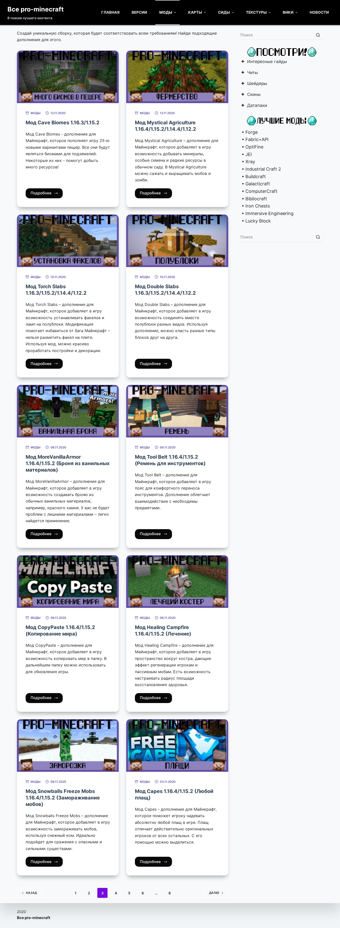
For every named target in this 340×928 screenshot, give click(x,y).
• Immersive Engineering (266, 213)
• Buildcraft (253, 176)
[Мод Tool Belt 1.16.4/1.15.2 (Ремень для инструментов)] (177, 411)
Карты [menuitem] (195, 12)
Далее (214, 893)
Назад (31, 893)
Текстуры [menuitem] (256, 12)
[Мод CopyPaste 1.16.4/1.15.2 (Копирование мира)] (68, 581)
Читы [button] (252, 73)
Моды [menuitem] (165, 12)
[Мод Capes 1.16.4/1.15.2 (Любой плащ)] (177, 745)
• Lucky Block (255, 220)
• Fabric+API (254, 139)
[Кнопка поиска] (318, 35)
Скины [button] (254, 95)
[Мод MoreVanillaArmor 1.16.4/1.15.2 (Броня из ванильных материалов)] (68, 411)
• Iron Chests (255, 206)
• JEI (246, 154)
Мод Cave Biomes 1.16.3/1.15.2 (63, 123)
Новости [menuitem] (319, 12)
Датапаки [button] (257, 106)
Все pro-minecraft (35, 9)
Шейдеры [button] (257, 84)
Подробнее (41, 193)
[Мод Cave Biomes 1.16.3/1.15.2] (68, 77)
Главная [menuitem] (110, 12)
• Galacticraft (255, 183)
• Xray (247, 161)
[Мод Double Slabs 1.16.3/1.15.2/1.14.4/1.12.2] (177, 240)
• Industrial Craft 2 (260, 169)
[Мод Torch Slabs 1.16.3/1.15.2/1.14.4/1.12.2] (68, 240)
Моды (36, 113)
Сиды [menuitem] (224, 12)
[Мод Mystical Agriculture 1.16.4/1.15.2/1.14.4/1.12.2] (177, 77)
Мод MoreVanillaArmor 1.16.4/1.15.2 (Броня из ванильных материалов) (68, 463)
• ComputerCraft (259, 191)
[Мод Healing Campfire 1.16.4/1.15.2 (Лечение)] (177, 581)
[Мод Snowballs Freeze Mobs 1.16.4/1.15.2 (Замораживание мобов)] (68, 745)
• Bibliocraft (253, 198)
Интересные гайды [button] (267, 62)
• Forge (249, 132)
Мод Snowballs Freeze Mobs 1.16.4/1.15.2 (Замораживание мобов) (63, 797)
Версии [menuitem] (139, 12)
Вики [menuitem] (288, 12)
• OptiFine (251, 146)
